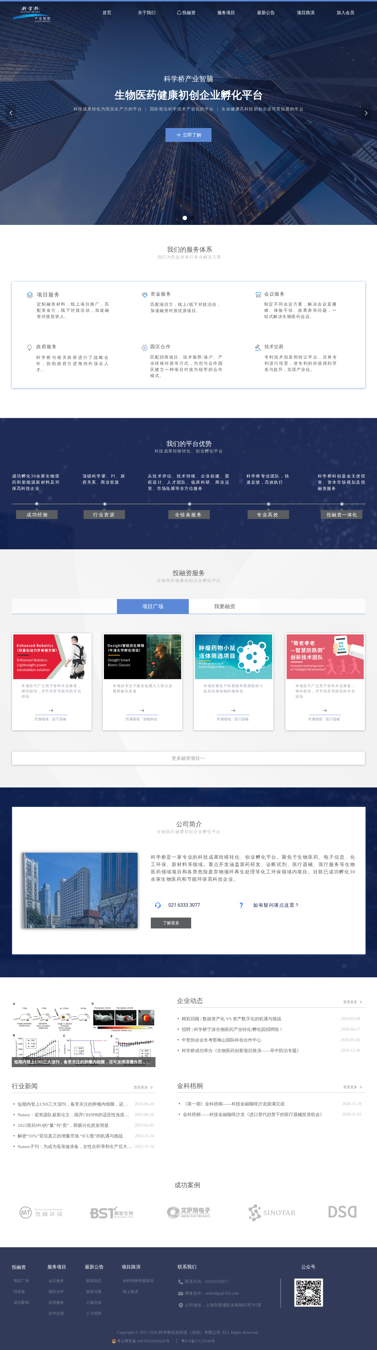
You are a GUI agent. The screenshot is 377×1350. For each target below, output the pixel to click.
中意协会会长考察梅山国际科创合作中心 (221, 1040)
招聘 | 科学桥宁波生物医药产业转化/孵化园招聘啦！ (232, 1029)
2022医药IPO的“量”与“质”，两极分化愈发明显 (63, 1125)
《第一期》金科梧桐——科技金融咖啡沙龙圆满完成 (234, 1104)
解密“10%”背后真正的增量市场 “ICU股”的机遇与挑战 (70, 1136)
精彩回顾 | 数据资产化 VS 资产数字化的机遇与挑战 (231, 1018)
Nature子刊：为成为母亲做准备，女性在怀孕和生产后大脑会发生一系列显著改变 (75, 1146)
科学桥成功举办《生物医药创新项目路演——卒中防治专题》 (241, 1050)
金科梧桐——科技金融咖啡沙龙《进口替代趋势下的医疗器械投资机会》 (253, 1114)
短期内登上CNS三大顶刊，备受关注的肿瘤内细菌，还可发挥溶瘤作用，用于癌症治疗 (75, 1104)
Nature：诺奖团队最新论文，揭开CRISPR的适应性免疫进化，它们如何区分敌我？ (75, 1114)
